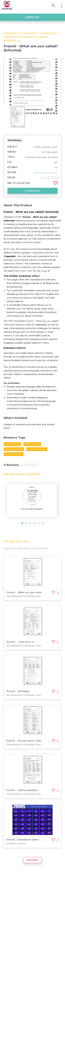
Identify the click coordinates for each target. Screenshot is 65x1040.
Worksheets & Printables (21, 33)
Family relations (32, 444)
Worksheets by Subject (19, 37)
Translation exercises (37, 449)
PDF (56, 162)
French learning (12, 444)
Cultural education (13, 454)
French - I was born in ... (22, 642)
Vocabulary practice (14, 449)
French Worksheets (32, 509)
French (55, 147)
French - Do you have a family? (25, 740)
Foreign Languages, (43, 147)
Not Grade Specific (49, 152)
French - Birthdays (18, 691)
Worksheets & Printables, (36, 157)
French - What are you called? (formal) (30, 592)
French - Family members (22, 790)
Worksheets (49, 33)
